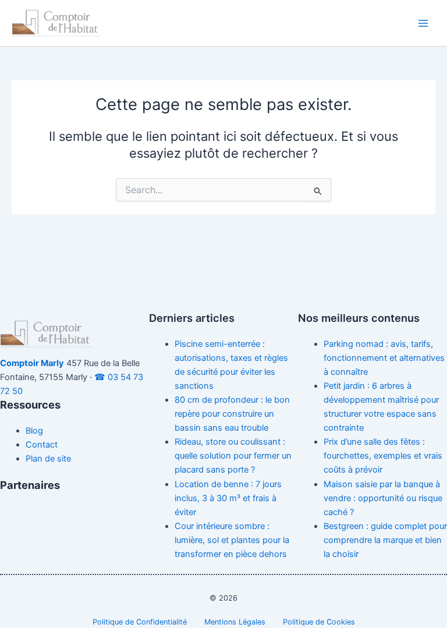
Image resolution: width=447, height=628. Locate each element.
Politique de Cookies (319, 622)
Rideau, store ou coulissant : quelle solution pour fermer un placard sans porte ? (233, 456)
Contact (42, 444)
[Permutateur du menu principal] (423, 23)
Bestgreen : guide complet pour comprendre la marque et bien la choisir (385, 540)
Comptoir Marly (32, 363)
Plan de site (48, 458)
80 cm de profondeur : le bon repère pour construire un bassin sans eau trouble (232, 414)
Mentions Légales (234, 622)
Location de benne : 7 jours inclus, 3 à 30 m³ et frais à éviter (228, 498)
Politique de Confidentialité (140, 622)
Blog (34, 430)
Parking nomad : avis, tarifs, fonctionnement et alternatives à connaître (384, 358)
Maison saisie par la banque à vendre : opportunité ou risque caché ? (383, 498)
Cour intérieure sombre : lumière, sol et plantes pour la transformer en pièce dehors (232, 540)
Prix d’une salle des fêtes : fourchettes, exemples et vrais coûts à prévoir (383, 456)
